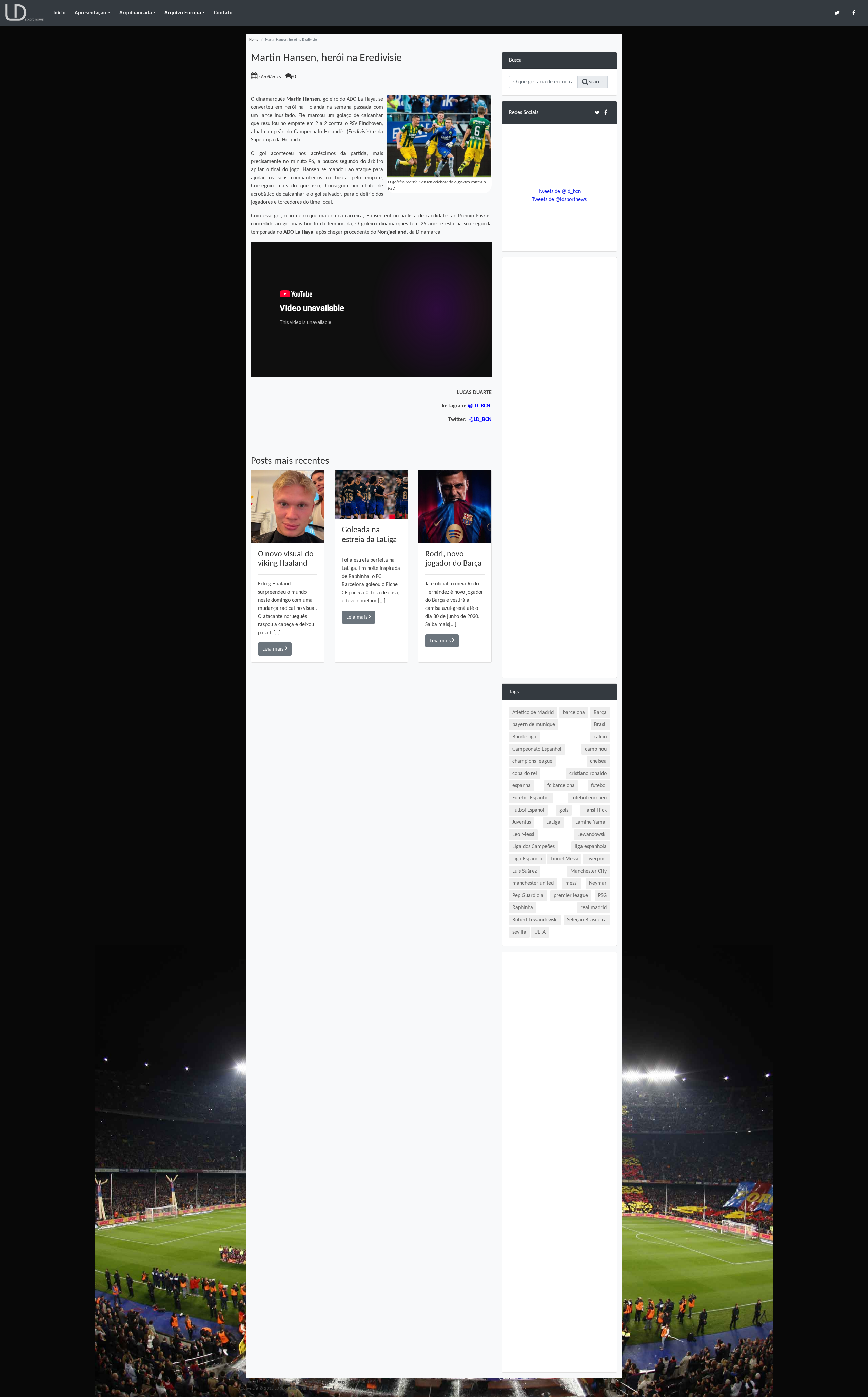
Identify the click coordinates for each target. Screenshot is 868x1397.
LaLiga (553, 822)
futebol (599, 786)
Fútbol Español (528, 810)
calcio (600, 737)
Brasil (600, 724)
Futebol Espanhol (531, 798)
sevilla (519, 932)
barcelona (574, 712)
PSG (602, 895)
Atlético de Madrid (533, 712)
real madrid (593, 908)
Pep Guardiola (528, 895)
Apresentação (90, 13)
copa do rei (524, 773)
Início (59, 13)
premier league (571, 895)
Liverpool (596, 859)
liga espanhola (591, 847)
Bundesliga (524, 737)
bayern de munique (533, 724)
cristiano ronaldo (588, 773)
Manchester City (588, 871)
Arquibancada (135, 13)
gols (563, 810)
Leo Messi (523, 834)
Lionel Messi (564, 859)
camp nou (596, 749)
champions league (532, 761)
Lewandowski (592, 834)
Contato (223, 13)
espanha (521, 786)
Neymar (598, 883)
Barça (600, 712)
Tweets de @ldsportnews (559, 199)
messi (571, 883)
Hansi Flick (595, 810)
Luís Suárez (524, 871)
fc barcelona (561, 786)
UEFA (540, 932)
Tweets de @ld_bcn (559, 191)
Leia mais (273, 649)
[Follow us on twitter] (837, 12)
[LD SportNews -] (24, 13)
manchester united (533, 883)
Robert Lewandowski (535, 920)
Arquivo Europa (182, 13)
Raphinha (522, 908)
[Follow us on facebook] (854, 12)
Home (253, 40)
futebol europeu (589, 798)
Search (595, 82)
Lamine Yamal (591, 822)
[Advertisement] (371, 759)
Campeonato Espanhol (536, 749)
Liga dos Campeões (533, 847)
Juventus (521, 822)
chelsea (598, 761)
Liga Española (527, 859)
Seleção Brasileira (587, 920)
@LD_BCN (480, 406)
